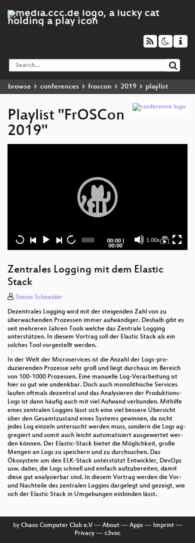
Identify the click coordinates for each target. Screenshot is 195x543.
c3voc (112, 533)
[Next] (58, 239)
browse (19, 86)
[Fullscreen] (177, 239)
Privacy (84, 533)
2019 (128, 86)
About (111, 525)
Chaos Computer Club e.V (56, 525)
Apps (136, 525)
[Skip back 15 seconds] (20, 239)
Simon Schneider (39, 297)
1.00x (153, 240)
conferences (59, 86)
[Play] (97, 197)
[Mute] (139, 239)
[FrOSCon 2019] (164, 239)
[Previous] (33, 239)
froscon (100, 86)
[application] (98, 197)
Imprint (163, 525)
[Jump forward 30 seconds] (71, 239)
